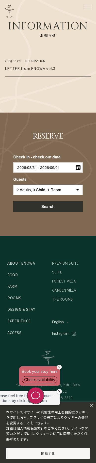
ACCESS (14, 332)
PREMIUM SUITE (65, 263)
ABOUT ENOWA (21, 263)
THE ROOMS (62, 299)
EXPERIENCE (19, 320)
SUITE (57, 271)
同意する (48, 453)
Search (48, 206)
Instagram (61, 333)
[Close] (91, 405)
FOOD (12, 274)
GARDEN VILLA (64, 290)
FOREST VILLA (64, 280)
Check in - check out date (37, 157)
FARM (12, 286)
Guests (20, 179)
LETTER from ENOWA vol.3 (30, 68)
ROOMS (14, 297)
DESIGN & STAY (21, 309)
